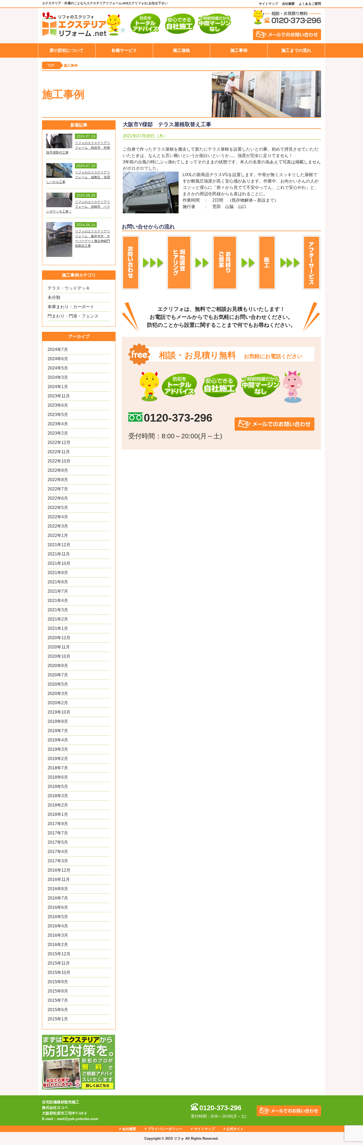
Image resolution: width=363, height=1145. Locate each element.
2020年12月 (59, 637)
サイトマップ (268, 4)
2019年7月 (58, 730)
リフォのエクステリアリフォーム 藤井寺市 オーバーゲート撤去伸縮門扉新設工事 (92, 239)
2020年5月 (58, 684)
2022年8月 (58, 479)
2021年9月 (58, 572)
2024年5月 (58, 368)
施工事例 (238, 50)
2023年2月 (58, 433)
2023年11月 (59, 396)
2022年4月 (58, 517)
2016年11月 (59, 879)
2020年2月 (58, 703)
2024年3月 (58, 377)
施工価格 (181, 50)
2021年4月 (58, 600)
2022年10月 (59, 461)
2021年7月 (58, 591)
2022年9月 (58, 470)
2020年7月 (58, 675)
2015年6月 (58, 1009)
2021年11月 (59, 554)
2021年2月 (58, 619)
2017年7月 (58, 833)
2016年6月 (58, 907)
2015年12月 (59, 954)
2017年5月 (58, 842)
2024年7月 (58, 349)
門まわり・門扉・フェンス (73, 316)
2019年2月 (58, 758)
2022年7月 (58, 489)
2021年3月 (58, 610)
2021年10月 (59, 563)
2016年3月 (58, 935)
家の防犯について (67, 50)
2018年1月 (58, 814)
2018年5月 (58, 786)
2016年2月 (58, 944)
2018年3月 (58, 796)
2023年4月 (58, 424)
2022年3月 (58, 526)
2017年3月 (58, 861)
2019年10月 (59, 712)
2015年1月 (58, 1019)
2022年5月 (58, 507)
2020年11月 (59, 647)
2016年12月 (59, 870)
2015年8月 (58, 991)
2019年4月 (58, 740)
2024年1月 (58, 386)
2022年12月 (59, 442)
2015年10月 (59, 972)
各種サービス (124, 50)
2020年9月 (58, 665)
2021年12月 (59, 544)
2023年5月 (58, 414)
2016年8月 (58, 889)
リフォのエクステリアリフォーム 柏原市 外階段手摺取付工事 (78, 147)
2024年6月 (58, 359)
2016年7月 (58, 898)
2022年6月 (58, 498)
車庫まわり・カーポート (71, 306)
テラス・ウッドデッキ (69, 288)
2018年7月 (58, 768)
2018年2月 (58, 805)
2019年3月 (58, 749)
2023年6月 (58, 405)
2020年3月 (58, 693)
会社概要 (288, 4)
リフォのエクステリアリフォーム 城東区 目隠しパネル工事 (78, 177)
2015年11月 (59, 963)
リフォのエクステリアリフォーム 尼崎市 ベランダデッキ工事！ (78, 206)
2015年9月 (58, 981)
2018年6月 (58, 777)
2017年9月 (58, 823)
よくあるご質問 (310, 4)
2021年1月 (58, 628)
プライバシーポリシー (165, 1129)
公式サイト (235, 1129)
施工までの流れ (296, 50)
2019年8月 (58, 721)
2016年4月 (58, 926)
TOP (50, 65)
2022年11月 (59, 451)
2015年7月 (58, 1000)
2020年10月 (59, 656)
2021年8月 (58, 582)
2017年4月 (58, 851)
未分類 (54, 297)
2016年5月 (58, 916)
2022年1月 (58, 535)
